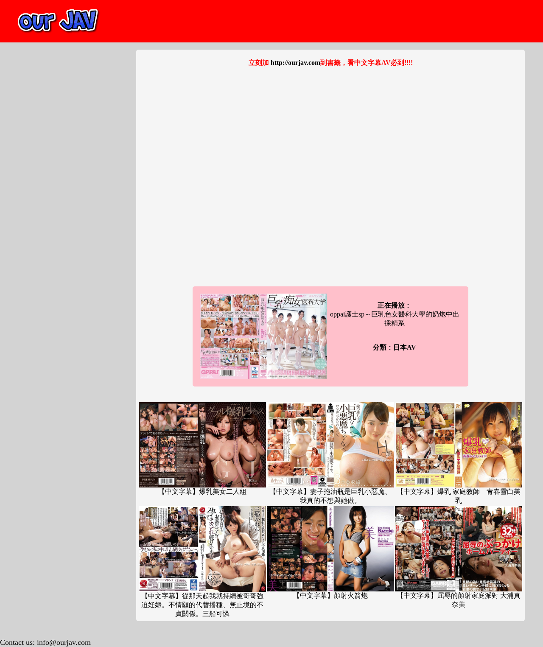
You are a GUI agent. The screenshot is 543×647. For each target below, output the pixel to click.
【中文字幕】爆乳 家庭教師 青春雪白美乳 (459, 496)
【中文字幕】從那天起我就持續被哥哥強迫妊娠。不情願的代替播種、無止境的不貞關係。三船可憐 (202, 604)
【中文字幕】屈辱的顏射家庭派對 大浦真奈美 (459, 600)
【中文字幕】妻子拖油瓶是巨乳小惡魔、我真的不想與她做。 (330, 496)
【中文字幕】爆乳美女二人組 (202, 491)
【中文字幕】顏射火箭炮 (330, 595)
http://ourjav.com (295, 62)
